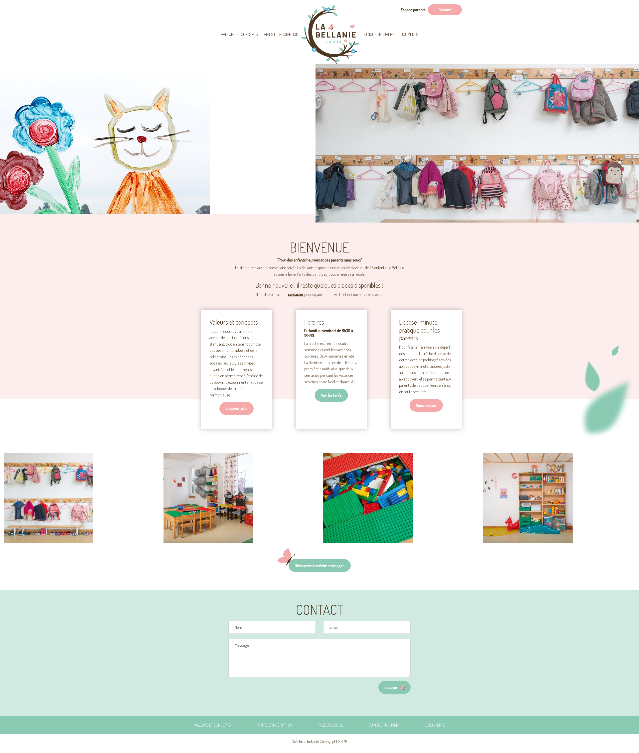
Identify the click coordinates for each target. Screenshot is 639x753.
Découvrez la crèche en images (319, 565)
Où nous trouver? (378, 34)
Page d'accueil (330, 34)
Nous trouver (426, 405)
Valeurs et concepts (239, 34)
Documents (408, 34)
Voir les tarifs (331, 395)
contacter (296, 294)
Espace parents (413, 9)
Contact (445, 9)
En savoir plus (236, 408)
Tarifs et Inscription (280, 34)
